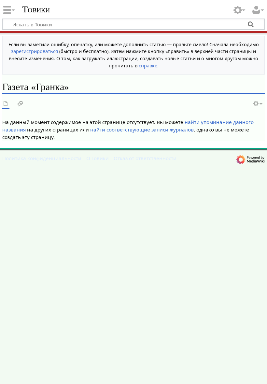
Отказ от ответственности (145, 158)
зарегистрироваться (34, 51)
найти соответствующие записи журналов (142, 129)
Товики (36, 9)
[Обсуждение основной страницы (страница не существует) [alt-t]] (20, 104)
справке (148, 65)
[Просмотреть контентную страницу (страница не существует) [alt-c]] (5, 104)
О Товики (97, 158)
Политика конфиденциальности (41, 158)
